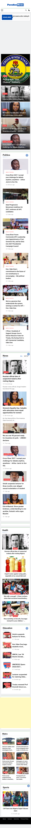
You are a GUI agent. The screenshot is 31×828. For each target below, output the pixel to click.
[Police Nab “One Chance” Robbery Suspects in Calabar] (15, 70)
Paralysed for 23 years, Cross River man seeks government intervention (21, 779)
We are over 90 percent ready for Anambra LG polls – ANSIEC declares (15, 131)
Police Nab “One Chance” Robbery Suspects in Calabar (12, 82)
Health (5, 93)
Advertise (16, 819)
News (4, 109)
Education (7, 479)
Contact (10, 819)
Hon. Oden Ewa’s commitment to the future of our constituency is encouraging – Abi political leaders (15, 273)
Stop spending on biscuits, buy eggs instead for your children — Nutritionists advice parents (15, 621)
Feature (12, 593)
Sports (15, 805)
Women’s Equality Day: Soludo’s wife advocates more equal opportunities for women (14, 115)
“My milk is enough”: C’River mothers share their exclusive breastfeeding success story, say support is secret (15, 598)
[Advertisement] (15, 37)
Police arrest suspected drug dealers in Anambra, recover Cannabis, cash (7, 779)
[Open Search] (26, 10)
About (4, 819)
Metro (4, 76)
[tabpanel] (15, 803)
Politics (10, 141)
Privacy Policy (24, 819)
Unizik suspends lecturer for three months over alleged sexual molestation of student (14, 486)
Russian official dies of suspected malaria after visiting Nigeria (12, 378)
